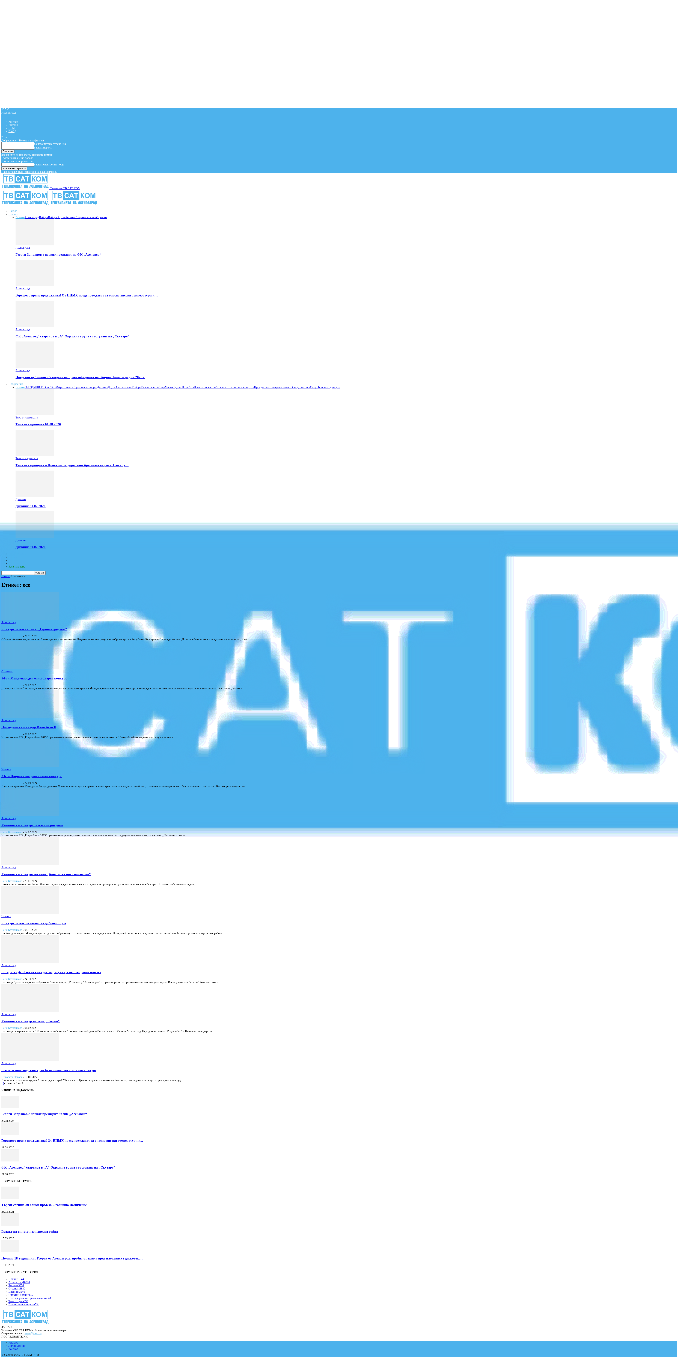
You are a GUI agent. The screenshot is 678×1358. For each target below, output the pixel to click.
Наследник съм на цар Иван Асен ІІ (28, 727)
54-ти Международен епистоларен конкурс (34, 678)
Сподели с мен (301, 387)
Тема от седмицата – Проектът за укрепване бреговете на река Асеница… (72, 465)
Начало (12, 210)
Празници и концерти (241, 387)
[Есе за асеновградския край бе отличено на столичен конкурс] (30, 1060)
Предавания (15, 383)
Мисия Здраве (173, 387)
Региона (71, 217)
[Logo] (25, 204)
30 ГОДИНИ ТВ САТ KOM (41, 387)
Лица (162, 387)
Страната (101, 217)
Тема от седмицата (329, 387)
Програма (14, 563)
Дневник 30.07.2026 (31, 547)
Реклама (13, 124)
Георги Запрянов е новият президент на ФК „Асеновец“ (58, 254)
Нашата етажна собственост (211, 387)
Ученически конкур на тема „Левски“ (30, 1021)
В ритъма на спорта (85, 387)
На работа (188, 387)
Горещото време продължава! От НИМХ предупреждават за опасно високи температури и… (87, 295)
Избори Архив (57, 217)
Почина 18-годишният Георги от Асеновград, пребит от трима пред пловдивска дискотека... (72, 1258)
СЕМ (11, 128)
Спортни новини (86, 217)
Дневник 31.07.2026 (31, 506)
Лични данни (16, 1345)
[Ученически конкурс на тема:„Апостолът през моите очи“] (30, 864)
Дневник (102, 387)
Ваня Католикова (11, 636)
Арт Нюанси (65, 387)
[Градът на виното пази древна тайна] (10, 1224)
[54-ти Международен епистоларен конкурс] (30, 668)
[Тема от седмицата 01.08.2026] (35, 414)
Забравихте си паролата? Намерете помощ (26, 154)
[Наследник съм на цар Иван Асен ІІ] (30, 717)
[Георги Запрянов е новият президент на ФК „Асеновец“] (35, 244)
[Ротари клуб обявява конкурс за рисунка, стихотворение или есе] (30, 962)
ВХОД (12, 131)
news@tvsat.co (33, 1333)
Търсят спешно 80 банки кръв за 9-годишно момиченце (44, 1205)
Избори (43, 217)
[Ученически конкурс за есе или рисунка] (30, 815)
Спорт (314, 387)
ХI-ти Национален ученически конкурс (31, 776)
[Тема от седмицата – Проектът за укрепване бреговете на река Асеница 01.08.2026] (35, 455)
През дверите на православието (273, 387)
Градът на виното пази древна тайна (29, 1231)
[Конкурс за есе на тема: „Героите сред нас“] (30, 619)
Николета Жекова (11, 1076)
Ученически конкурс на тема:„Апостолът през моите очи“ (46, 874)
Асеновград (32, 217)
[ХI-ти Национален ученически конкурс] (30, 766)
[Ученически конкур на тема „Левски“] (30, 1011)
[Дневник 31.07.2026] (35, 496)
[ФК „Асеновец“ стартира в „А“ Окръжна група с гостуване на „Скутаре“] (35, 326)
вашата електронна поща (49, 164)
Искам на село (150, 387)
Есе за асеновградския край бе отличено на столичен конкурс (48, 1070)
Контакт (13, 121)
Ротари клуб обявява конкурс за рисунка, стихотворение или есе (51, 972)
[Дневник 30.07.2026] (35, 536)
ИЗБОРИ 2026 (17, 553)
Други (111, 387)
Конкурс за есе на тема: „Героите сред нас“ (34, 629)
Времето (13, 556)
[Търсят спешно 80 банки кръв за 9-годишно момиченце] (10, 1197)
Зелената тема (123, 387)
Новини (13, 214)
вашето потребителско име (50, 143)
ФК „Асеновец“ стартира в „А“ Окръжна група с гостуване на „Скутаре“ (72, 336)
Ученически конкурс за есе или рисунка (32, 825)
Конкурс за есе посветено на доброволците (33, 923)
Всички (20, 217)
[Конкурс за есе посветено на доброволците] (30, 913)
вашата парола (43, 147)
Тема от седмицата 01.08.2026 (38, 424)
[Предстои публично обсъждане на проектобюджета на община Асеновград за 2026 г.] (35, 367)
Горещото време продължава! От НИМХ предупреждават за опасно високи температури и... (72, 1140)
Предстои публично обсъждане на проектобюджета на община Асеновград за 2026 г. (80, 377)
